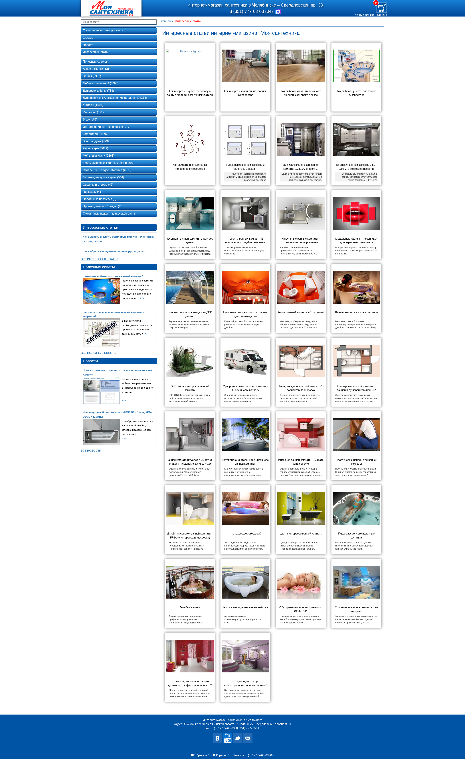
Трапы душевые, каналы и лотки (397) (108, 162)
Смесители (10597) (95, 134)
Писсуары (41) (92, 191)
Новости (88, 44)
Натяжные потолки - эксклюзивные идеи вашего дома (245, 314)
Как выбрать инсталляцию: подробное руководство (190, 166)
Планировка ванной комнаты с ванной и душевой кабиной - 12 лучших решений (357, 388)
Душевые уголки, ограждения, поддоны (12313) (115, 97)
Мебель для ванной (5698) (100, 83)
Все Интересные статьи (99, 259)
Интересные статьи (96, 52)
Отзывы (88, 37)
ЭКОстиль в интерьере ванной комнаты (190, 388)
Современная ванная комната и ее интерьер (357, 609)
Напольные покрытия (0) (99, 199)
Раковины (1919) (94, 112)
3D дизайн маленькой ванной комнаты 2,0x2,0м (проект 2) (301, 166)
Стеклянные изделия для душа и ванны (109, 213)
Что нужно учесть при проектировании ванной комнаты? (245, 683)
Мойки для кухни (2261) (98, 155)
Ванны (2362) (92, 76)
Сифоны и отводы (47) (98, 184)
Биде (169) (90, 119)
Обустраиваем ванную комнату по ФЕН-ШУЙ (301, 609)
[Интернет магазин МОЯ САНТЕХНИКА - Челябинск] (117, 8)
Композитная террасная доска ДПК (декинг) (190, 314)
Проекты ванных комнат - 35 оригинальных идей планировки (245, 240)
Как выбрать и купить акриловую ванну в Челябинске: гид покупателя (190, 92)
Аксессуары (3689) (95, 148)
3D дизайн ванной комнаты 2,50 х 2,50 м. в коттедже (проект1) (356, 166)
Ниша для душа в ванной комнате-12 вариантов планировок (301, 388)
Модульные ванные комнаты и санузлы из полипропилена (301, 240)
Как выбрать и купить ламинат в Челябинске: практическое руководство (301, 93)
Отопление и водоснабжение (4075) (107, 170)
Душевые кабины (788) (98, 90)
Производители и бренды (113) (103, 206)
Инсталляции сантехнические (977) (106, 126)
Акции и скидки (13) (96, 68)
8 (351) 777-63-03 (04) (252, 11)
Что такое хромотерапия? (245, 533)
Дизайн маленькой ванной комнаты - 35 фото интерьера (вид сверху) (190, 535)
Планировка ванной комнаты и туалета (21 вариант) (245, 166)
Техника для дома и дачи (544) (103, 177)
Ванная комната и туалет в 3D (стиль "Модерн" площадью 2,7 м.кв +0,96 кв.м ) (190, 462)
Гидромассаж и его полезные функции (356, 535)
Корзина (382, 14)
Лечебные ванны (190, 607)
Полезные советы (95, 61)
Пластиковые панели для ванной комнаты (357, 461)
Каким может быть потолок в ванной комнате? (113, 276)
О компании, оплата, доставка (103, 30)
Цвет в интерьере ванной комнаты (301, 533)
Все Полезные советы (98, 352)
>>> (142, 298)
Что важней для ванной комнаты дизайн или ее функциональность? (190, 683)
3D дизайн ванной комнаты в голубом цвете (190, 240)
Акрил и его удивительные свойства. (245, 607)
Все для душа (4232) (96, 141)
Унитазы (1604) (93, 105)
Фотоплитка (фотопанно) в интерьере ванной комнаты (245, 461)
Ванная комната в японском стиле (356, 312)
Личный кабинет (364, 14)
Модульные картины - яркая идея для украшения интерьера (356, 240)
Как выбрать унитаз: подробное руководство (357, 92)
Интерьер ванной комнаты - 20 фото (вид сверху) (301, 461)
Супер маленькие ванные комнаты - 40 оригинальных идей (246, 388)
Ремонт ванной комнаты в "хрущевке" (301, 312)
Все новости (91, 450)
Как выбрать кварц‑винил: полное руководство (245, 92)
